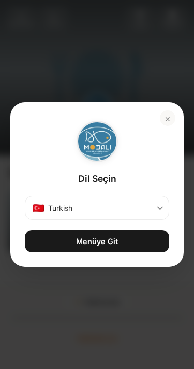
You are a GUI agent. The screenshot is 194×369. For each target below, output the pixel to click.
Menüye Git (97, 241)
